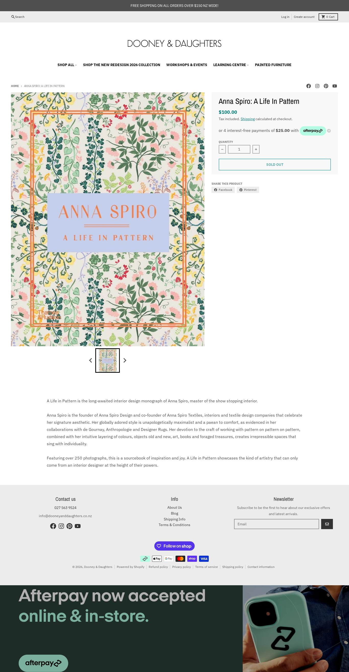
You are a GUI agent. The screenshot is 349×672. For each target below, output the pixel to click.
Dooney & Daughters (98, 567)
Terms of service (206, 567)
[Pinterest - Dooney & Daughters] (326, 86)
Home (15, 86)
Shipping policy (232, 567)
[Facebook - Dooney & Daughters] (308, 86)
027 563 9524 (65, 507)
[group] (107, 360)
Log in (285, 17)
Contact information (261, 567)
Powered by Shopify (130, 567)
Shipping (248, 119)
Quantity (226, 142)
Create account (304, 17)
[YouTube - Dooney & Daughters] (334, 86)
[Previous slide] (90, 360)
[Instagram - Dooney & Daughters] (317, 86)
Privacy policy (181, 567)
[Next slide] (124, 360)
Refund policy (158, 567)
